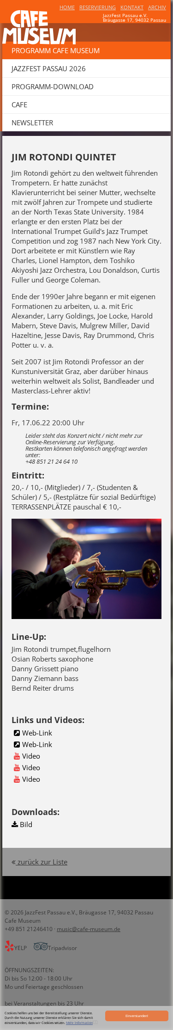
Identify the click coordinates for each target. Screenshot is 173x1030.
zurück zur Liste (41, 861)
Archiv (157, 7)
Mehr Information (79, 1022)
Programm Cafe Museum (56, 50)
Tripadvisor (62, 948)
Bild (25, 824)
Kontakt (131, 7)
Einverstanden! (136, 1015)
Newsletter (32, 122)
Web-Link (37, 732)
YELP (21, 948)
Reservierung (97, 7)
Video (31, 755)
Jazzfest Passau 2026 (49, 68)
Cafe (19, 104)
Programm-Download (53, 86)
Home (67, 7)
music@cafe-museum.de (88, 929)
